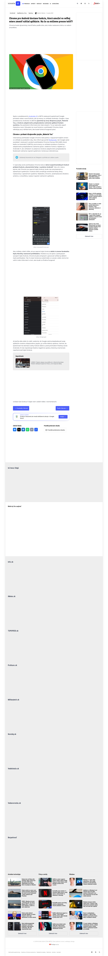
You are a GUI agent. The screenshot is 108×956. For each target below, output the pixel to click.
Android (12, 13)
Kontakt (59, 952)
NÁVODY (39, 3)
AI (50, 3)
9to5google (53, 140)
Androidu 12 (32, 116)
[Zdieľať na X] (19, 429)
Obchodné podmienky (14, 952)
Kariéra (54, 952)
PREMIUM (27, 3)
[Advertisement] (41, 40)
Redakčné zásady (41, 952)
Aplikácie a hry (22, 13)
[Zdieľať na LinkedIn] (23, 429)
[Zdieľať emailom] (32, 429)
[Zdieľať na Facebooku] (14, 429)
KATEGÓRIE (55, 3)
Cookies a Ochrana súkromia (28, 952)
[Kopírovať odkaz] (36, 429)
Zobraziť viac (89, 236)
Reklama (48, 952)
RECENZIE (46, 3)
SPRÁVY (33, 3)
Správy (31, 13)
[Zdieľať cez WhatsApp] (27, 429)
